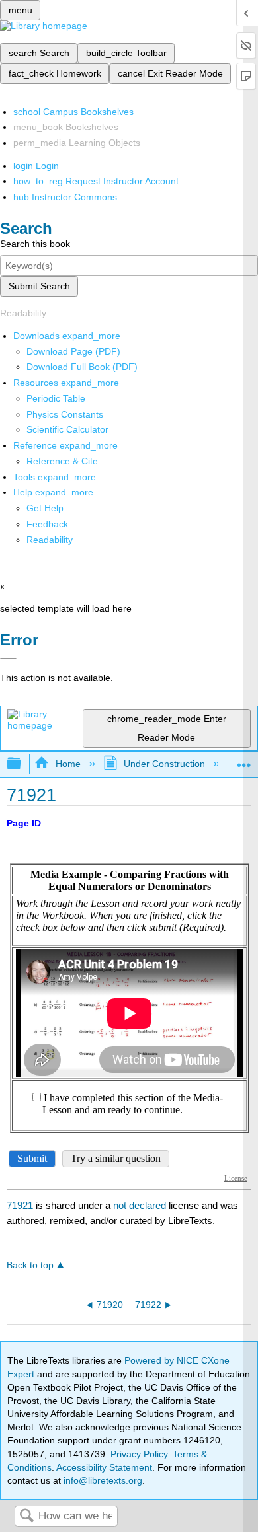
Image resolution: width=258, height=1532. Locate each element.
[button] (47, 524)
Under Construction (164, 763)
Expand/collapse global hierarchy (22, 764)
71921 (20, 1205)
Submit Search (39, 286)
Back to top (30, 1265)
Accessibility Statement (104, 1467)
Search (26, 1516)
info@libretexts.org (101, 1480)
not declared (141, 1205)
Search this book (35, 243)
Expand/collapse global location (244, 760)
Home (68, 763)
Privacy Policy (138, 1454)
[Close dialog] (8, 658)
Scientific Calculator (67, 429)
